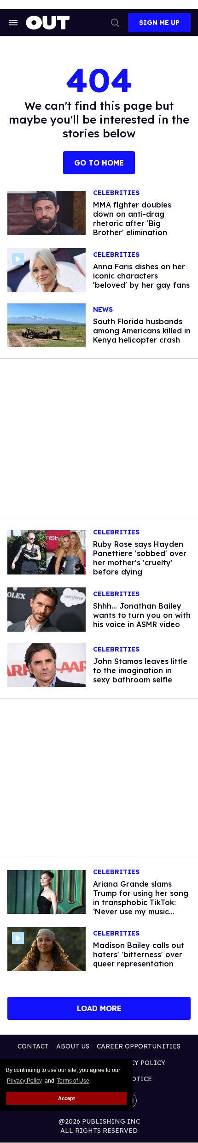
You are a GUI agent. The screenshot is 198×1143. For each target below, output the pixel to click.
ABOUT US (72, 1046)
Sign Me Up (159, 22)
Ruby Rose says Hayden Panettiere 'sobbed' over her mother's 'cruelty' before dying (139, 557)
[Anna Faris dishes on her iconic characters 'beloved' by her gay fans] (46, 269)
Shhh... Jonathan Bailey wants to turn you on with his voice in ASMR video (142, 615)
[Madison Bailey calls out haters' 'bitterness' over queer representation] (46, 948)
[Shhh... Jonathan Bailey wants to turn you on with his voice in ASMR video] (46, 609)
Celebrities (116, 193)
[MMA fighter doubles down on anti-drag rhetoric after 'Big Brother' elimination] (46, 212)
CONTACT (33, 1046)
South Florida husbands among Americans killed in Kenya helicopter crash (142, 330)
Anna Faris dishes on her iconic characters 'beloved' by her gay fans (141, 276)
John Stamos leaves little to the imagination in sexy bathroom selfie (140, 670)
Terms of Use (73, 1081)
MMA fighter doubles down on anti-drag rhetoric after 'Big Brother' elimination (132, 218)
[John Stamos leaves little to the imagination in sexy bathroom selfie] (46, 664)
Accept (66, 1098)
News (103, 310)
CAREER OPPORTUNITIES (139, 1046)
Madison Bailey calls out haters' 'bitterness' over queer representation (138, 954)
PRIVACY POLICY (137, 1063)
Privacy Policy (24, 1081)
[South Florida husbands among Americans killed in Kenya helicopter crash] (46, 324)
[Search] (115, 22)
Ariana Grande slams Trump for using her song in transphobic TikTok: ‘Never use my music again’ (140, 902)
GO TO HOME (99, 162)
